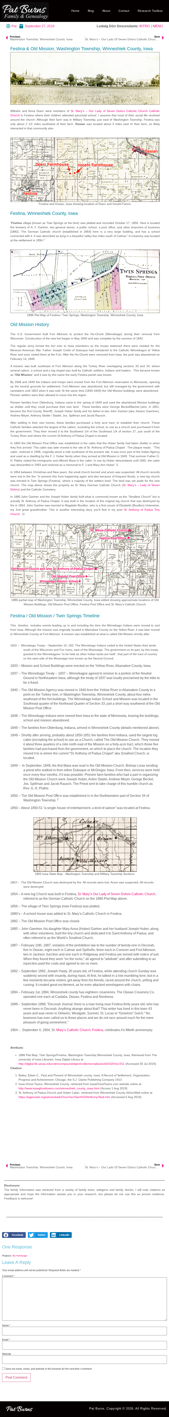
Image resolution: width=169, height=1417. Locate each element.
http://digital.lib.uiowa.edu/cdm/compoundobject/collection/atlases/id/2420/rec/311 (71, 1063)
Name (6, 1325)
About (106, 10)
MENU (158, 26)
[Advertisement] (85, 1130)
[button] (14, 1235)
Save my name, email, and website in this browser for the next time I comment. (48, 1369)
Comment (8, 1276)
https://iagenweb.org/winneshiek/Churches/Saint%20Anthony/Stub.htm (64, 1097)
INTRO (144, 26)
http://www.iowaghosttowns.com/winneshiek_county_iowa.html (59, 1088)
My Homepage (20, 1255)
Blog (91, 10)
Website (6, 1354)
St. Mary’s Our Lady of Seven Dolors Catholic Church (116, 894)
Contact (124, 10)
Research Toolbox (150, 10)
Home (75, 10)
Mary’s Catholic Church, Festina (79, 1030)
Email (6, 1339)
